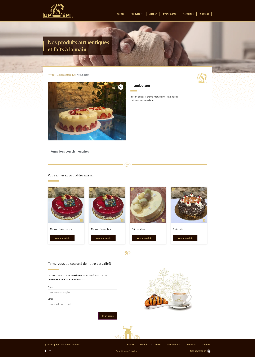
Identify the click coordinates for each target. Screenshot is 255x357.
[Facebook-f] (46, 351)
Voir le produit (62, 237)
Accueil (120, 14)
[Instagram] (50, 351)
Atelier (153, 14)
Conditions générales (126, 351)
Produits (135, 14)
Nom (50, 287)
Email (51, 298)
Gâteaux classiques (66, 74)
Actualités (188, 14)
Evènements (169, 14)
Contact (204, 14)
